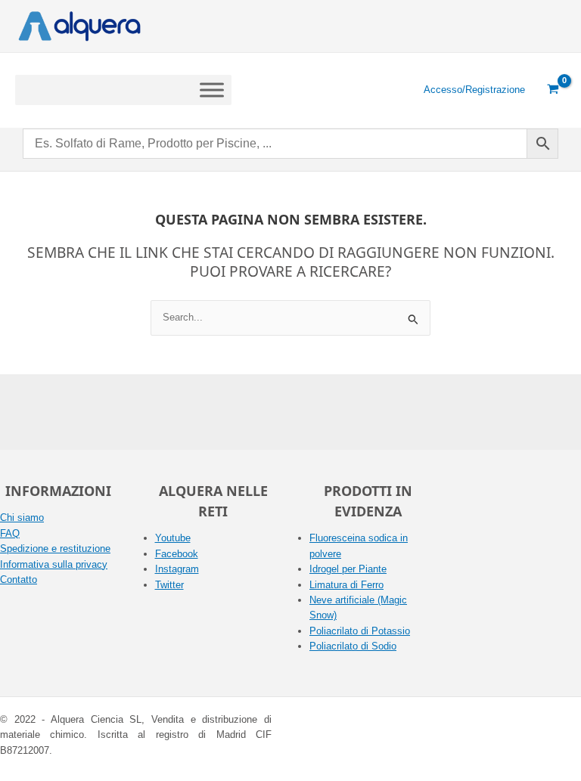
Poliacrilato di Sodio (352, 646)
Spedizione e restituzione (55, 548)
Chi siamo (22, 517)
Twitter (169, 584)
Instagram (177, 569)
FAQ (10, 533)
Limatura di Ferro (346, 584)
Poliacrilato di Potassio (359, 631)
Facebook (176, 553)
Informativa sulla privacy (53, 564)
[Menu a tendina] (212, 89)
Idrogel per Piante (348, 569)
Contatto (18, 579)
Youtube (173, 538)
